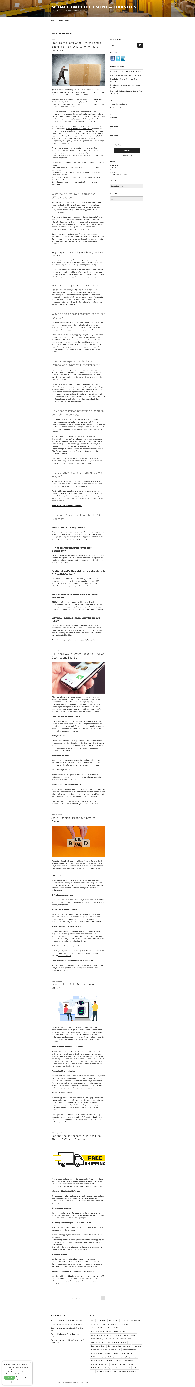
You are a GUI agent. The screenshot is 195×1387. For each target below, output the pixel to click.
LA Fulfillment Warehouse (99, 1364)
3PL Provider (135, 1320)
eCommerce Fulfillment (99, 1349)
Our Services (114, 170)
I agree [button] (9, 1378)
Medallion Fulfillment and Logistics (71, 804)
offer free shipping (82, 1179)
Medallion (64, 493)
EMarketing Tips (96, 1353)
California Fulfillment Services (116, 1342)
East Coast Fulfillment (98, 1346)
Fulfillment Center (128, 1353)
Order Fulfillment (96, 1368)
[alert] (17, 1373)
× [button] (30, 1363)
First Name (114, 126)
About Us (113, 167)
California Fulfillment (98, 1342)
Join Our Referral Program (118, 174)
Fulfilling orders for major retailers (79, 129)
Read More (18, 1374)
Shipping (107, 1368)
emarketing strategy (129, 1349)
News (131, 1364)
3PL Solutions (123, 1324)
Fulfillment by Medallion (112, 1353)
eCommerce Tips (114, 1349)
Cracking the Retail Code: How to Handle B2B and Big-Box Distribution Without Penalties (76, 46)
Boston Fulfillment (120, 1331)
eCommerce (137, 1346)
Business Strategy (97, 1339)
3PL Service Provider (98, 1324)
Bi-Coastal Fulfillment (115, 1328)
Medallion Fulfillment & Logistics (94, 7)
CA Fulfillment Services (124, 1339)
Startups (135, 1368)
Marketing (114, 1364)
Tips (92, 1371)
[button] (17, 1382)
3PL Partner (125, 1320)
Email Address (115, 108)
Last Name (114, 135)
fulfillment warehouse (90, 709)
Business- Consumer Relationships (124, 1335)
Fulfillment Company (115, 1357)
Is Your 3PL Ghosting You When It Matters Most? (126, 71)
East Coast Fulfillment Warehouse (119, 1346)
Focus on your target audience (86, 726)
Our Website (114, 165)
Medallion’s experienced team (66, 177)
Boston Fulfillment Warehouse (101, 1335)
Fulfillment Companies (98, 1357)
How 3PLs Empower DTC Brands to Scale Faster (126, 75)
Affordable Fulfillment (98, 1328)
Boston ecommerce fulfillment (101, 1331)
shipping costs (60, 1261)
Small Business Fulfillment (121, 1368)
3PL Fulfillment (101, 1320)
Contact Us (114, 172)
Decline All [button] (23, 1378)
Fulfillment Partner (130, 1357)
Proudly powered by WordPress (77, 1382)
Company (113, 117)
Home (53, 20)
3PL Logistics (113, 1320)
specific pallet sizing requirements (77, 260)
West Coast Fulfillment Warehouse (125, 1371)
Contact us (82, 1278)
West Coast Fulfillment (104, 1371)
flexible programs (88, 965)
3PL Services (112, 1324)
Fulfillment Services (97, 1360)
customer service (64, 956)
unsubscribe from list (127, 155)
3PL (92, 1320)
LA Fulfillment (128, 1360)
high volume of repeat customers (91, 1215)
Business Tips (110, 1339)
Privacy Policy (64, 20)
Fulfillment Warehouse (114, 1360)
